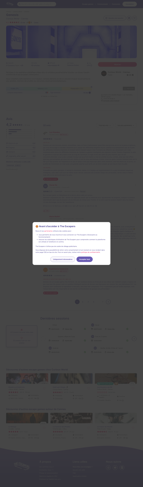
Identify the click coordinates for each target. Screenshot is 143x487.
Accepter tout (84, 259)
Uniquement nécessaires (62, 259)
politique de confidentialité (90, 252)
